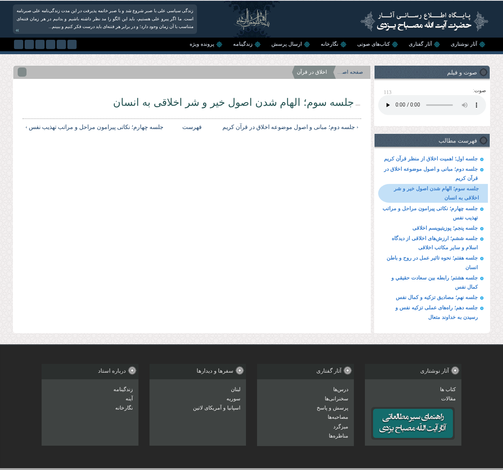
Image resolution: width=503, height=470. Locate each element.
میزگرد (340, 426)
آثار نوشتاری (464, 44)
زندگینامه (243, 44)
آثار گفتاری (420, 44)
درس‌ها (340, 389)
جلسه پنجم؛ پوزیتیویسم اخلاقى (445, 228)
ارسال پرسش (286, 44)
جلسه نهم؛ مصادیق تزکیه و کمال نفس (437, 297)
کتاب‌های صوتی (373, 44)
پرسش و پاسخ (332, 408)
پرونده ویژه (202, 44)
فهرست (195, 127)
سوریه (233, 398)
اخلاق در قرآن (312, 72)
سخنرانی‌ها (336, 398)
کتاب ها (448, 389)
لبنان (235, 389)
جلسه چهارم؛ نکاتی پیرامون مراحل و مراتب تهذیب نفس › (94, 127)
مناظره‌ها (338, 436)
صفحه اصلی (350, 72)
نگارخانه (329, 44)
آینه (129, 398)
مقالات (448, 398)
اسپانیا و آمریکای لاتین (216, 408)
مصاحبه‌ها (338, 417)
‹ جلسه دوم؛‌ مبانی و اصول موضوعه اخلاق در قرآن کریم (290, 127)
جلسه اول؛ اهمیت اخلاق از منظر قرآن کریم (431, 158)
